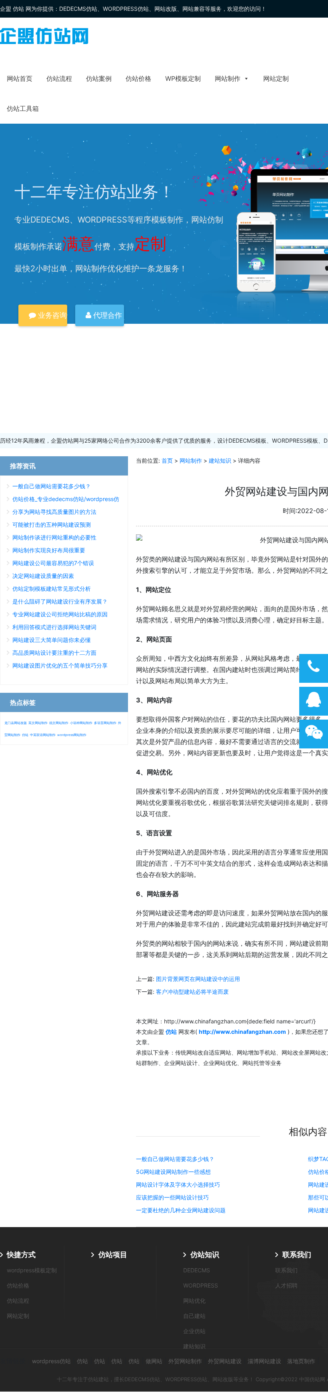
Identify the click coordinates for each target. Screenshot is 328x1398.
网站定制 (276, 78)
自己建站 (194, 1315)
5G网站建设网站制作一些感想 (173, 1171)
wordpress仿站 (51, 1361)
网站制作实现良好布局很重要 (48, 550)
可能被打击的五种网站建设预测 (51, 524)
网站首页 (19, 78)
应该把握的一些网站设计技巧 (172, 1197)
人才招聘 (286, 1285)
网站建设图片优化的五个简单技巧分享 (60, 665)
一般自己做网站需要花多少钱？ (175, 1158)
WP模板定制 (183, 78)
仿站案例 (99, 78)
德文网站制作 (58, 723)
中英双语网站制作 (43, 735)
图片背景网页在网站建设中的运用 (198, 978)
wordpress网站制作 (71, 735)
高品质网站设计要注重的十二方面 (54, 652)
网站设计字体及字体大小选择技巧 (178, 1184)
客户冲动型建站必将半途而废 (192, 991)
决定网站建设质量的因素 (43, 575)
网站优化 (194, 1300)
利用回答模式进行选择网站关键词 (54, 627)
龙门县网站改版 (15, 723)
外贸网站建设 (225, 1361)
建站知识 (220, 460)
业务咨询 (51, 315)
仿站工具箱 (23, 108)
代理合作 (106, 315)
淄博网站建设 (264, 1361)
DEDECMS (196, 1270)
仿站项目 (112, 1254)
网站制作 (227, 78)
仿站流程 (59, 78)
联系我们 (296, 1254)
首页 (167, 460)
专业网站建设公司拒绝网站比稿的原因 (60, 614)
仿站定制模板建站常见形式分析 (51, 588)
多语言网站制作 (105, 723)
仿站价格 (138, 78)
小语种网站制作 (81, 723)
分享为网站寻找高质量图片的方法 (54, 511)
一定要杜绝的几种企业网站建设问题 (181, 1210)
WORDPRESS (200, 1285)
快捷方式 (21, 1254)
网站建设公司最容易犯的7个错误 (53, 563)
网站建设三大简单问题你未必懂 (51, 639)
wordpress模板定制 (32, 1270)
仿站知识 (204, 1254)
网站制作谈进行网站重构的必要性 (54, 537)
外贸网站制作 (185, 1361)
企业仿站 (194, 1331)
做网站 (154, 1361)
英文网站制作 (38, 723)
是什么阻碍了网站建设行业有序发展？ (60, 601)
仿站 (25, 735)
